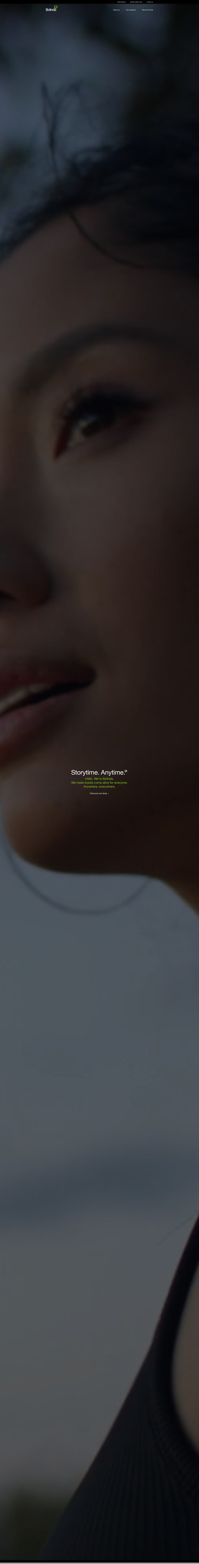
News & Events (147, 10)
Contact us (150, 2)
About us (116, 10)
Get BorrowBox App (136, 2)
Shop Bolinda (122, 2)
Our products (131, 10)
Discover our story (98, 793)
